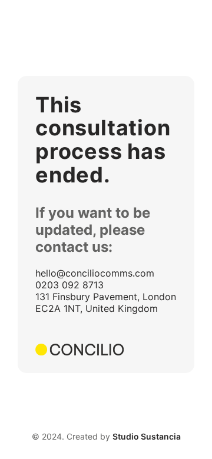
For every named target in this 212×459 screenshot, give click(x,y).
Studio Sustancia (146, 436)
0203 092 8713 (69, 285)
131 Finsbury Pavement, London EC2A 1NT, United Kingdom (105, 302)
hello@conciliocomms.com (94, 273)
